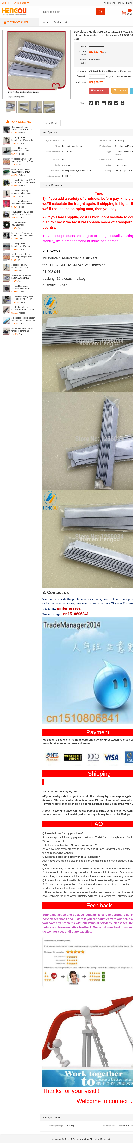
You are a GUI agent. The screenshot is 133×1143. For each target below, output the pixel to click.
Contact (121, 90)
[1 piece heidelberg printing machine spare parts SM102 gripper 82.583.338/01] (6, 194)
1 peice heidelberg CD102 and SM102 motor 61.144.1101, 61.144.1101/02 (22, 308)
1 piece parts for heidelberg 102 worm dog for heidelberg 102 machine (22, 139)
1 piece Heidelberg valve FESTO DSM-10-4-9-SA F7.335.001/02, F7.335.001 (22, 298)
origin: (109, 165)
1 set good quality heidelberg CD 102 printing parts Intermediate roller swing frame (22, 266)
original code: (53, 176)
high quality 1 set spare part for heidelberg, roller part (22, 234)
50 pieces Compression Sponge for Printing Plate (22, 160)
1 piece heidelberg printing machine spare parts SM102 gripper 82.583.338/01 (21, 192)
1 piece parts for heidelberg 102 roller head (20, 245)
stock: (57, 165)
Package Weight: (56, 1126)
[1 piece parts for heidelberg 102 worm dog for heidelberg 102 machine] (6, 141)
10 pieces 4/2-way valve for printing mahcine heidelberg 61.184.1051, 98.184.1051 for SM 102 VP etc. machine (22, 329)
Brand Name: (106, 140)
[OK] (123, 104)
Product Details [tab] (50, 123)
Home (45, 22)
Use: (57, 146)
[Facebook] (97, 104)
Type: (109, 152)
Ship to (14, 2)
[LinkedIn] (104, 104)
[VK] (116, 104)
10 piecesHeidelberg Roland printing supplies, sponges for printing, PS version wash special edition (22, 255)
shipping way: (105, 159)
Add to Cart (100, 90)
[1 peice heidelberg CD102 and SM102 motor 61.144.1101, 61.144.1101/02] (6, 310)
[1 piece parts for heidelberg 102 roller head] (6, 247)
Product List (60, 22)
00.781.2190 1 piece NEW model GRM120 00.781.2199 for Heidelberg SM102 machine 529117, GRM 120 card (21, 170)
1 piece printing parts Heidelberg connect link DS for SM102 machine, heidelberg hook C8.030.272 (21, 202)
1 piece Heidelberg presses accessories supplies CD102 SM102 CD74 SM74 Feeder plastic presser (21, 149)
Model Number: (53, 152)
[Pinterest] (110, 104)
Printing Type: (105, 146)
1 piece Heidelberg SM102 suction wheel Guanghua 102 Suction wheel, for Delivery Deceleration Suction (21, 287)
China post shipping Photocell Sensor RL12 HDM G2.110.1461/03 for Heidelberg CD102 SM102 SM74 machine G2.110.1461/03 (22, 128)
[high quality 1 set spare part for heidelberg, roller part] (6, 236)
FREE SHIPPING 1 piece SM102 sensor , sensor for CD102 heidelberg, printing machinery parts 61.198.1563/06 (22, 213)
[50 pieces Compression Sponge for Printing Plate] (6, 162)
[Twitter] (91, 104)
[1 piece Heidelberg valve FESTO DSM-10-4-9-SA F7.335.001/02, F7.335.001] (6, 300)
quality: (56, 159)
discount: (55, 170)
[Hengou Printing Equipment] (16, 12)
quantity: (108, 170)
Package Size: (109, 1126)
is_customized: (53, 140)
